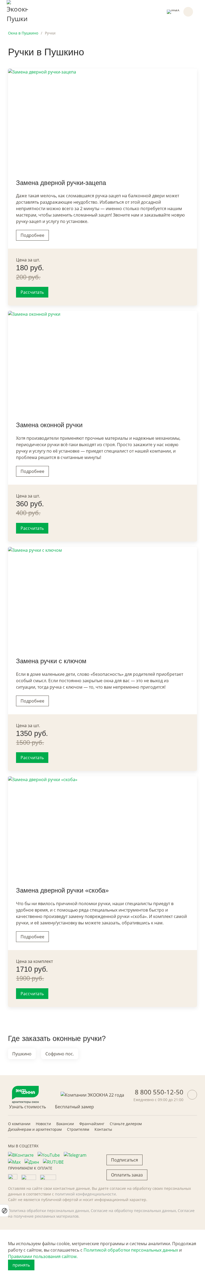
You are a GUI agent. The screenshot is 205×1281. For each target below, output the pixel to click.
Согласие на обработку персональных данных (133, 1210)
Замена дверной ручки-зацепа (61, 182)
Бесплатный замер (74, 1107)
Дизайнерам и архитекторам (35, 1129)
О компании (19, 1123)
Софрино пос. (59, 1054)
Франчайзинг (91, 1123)
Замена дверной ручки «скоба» (62, 890)
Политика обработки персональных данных (48, 1210)
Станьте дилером (126, 1123)
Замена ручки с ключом (51, 661)
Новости (43, 1123)
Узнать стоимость (27, 1107)
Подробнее (32, 235)
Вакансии (65, 1123)
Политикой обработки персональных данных (131, 1250)
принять (21, 1265)
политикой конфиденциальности (85, 1194)
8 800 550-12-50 (159, 1091)
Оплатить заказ (127, 1175)
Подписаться (124, 1160)
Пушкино (21, 1054)
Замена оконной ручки (49, 425)
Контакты (103, 1129)
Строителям (78, 1129)
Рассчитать (32, 292)
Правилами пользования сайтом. (43, 1256)
